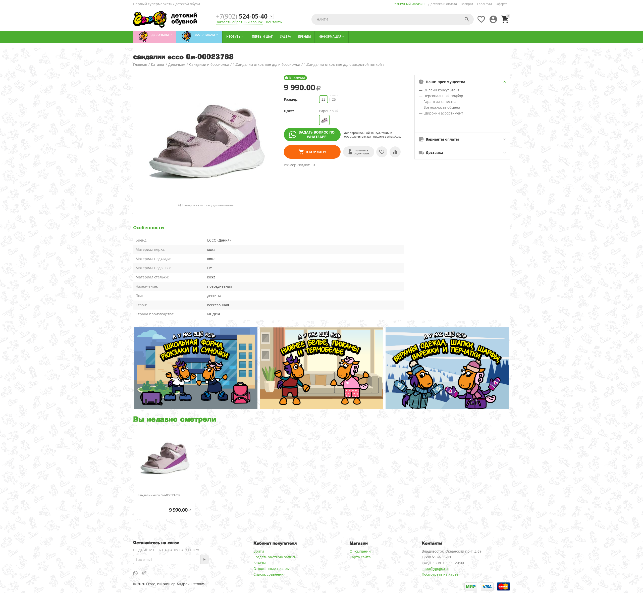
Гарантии (484, 4)
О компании (360, 551)
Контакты (274, 22)
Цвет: (289, 110)
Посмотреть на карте (440, 574)
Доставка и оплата (442, 4)
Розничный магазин (408, 4)
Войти (258, 551)
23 (324, 99)
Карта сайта (360, 557)
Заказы (259, 562)
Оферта (501, 4)
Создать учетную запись (274, 557)
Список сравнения (269, 574)
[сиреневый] (324, 120)
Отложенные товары (271, 568)
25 (334, 99)
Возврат (467, 4)
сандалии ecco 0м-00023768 (159, 495)
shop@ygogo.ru (435, 568)
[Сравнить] (395, 151)
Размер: (291, 99)
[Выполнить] (204, 559)
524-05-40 (241, 16)
